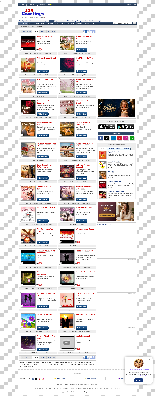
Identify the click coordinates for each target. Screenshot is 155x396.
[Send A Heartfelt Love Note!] (67, 86)
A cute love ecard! (83, 336)
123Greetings (23, 26)
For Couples (71, 23)
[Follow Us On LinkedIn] (113, 138)
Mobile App (42, 4)
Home (23, 4)
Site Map (59, 384)
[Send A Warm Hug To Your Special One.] (67, 150)
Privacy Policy (48, 388)
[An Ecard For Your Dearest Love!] (67, 171)
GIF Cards (51, 32)
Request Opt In (93, 388)
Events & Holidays (95, 21)
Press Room (81, 384)
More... (93, 23)
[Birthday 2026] (116, 108)
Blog (48, 4)
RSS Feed (95, 384)
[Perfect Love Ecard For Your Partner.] (67, 300)
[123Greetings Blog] (116, 211)
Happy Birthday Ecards (115, 152)
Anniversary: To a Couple (116, 191)
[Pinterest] (39, 379)
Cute (86, 21)
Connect (31, 4)
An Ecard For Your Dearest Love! (83, 166)
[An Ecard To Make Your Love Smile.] (67, 321)
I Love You (23, 23)
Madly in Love (34, 23)
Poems (86, 23)
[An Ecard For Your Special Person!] (28, 107)
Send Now (82, 50)
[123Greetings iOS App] (106, 126)
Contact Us (117, 388)
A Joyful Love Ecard (45, 79)
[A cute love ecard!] (67, 342)
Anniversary (37, 21)
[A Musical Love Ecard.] (67, 235)
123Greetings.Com (105, 225)
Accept (138, 380)
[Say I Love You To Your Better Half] (28, 193)
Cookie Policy (57, 388)
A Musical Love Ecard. (85, 229)
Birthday (21, 21)
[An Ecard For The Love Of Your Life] (28, 150)
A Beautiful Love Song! (85, 272)
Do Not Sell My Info (82, 388)
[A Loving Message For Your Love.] (28, 278)
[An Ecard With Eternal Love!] (28, 214)
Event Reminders (92, 378)
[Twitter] (36, 379)
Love (51, 21)
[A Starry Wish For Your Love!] (28, 342)
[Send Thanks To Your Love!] (67, 64)
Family (74, 21)
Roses (79, 23)
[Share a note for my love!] (28, 43)
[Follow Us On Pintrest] (119, 138)
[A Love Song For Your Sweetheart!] (28, 257)
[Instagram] (43, 379)
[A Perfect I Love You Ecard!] (28, 235)
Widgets (88, 384)
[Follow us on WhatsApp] (132, 138)
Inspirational (58, 21)
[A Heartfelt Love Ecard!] (28, 64)
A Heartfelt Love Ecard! (46, 58)
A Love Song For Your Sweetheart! (46, 251)
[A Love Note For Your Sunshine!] (67, 43)
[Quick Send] (22, 49)
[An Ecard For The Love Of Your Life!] (28, 300)
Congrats (80, 21)
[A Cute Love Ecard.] (28, 321)
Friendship (67, 21)
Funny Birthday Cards (115, 161)
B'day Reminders (62, 378)
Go (135, 23)
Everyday (45, 21)
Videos (43, 32)
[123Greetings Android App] (125, 126)
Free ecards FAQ (108, 388)
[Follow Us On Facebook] (100, 138)
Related (126, 148)
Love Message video (84, 250)
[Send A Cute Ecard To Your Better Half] (28, 129)
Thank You (29, 21)
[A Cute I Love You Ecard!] (67, 107)
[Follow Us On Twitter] (106, 138)
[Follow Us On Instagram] (125, 138)
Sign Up (129, 4)
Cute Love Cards (52, 23)
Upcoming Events (114, 148)
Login (134, 4)
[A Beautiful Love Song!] (67, 278)
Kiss (42, 23)
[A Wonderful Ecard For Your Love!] (67, 193)
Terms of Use (39, 388)
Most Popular (26, 32)
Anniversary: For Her (114, 181)
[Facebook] (33, 379)
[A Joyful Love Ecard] (28, 86)
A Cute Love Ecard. (45, 315)
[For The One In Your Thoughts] (67, 129)
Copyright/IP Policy (68, 388)
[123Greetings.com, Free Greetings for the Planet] (33, 12)
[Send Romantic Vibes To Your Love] (28, 171)
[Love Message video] (67, 257)
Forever (62, 23)
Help (100, 388)
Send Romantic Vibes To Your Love (45, 166)
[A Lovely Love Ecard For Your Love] (67, 214)
